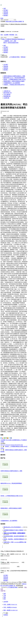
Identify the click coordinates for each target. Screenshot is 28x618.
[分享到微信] (4, 438)
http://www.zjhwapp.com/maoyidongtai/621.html (12, 444)
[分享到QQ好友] (6, 438)
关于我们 (5, 10)
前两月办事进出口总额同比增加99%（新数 (14, 76)
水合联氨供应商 (15, 440)
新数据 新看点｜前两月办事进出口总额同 (13, 81)
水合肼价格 (6, 97)
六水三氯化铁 (6, 94)
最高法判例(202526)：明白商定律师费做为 (14, 77)
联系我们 (5, 15)
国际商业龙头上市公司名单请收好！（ (13, 527)
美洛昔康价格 (6, 96)
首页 (4, 8)
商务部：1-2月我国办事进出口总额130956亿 (14, 79)
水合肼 (9, 440)
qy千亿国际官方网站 (14, 57)
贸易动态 (5, 12)
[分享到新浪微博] (2, 438)
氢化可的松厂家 (7, 92)
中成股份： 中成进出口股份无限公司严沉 (13, 84)
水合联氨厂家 (20, 21)
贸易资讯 (5, 13)
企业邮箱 (6, 34)
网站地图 (11, 34)
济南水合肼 (8, 21)
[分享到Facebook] (11, 438)
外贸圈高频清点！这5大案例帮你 (11, 83)
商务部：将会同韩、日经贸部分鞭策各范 (13, 539)
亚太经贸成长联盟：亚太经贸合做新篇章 (13, 536)
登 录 (2, 18)
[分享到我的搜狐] (7, 438)
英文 (2, 34)
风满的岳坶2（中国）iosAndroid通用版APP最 (14, 542)
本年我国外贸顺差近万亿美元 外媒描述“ (13, 530)
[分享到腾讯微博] (9, 438)
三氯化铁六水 (6, 91)
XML (16, 34)
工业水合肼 (14, 21)
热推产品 (3, 590)
